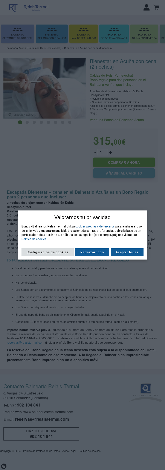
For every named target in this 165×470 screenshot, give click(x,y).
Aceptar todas (127, 252)
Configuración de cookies (48, 252)
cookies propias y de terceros (95, 226)
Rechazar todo (92, 252)
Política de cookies (33, 239)
